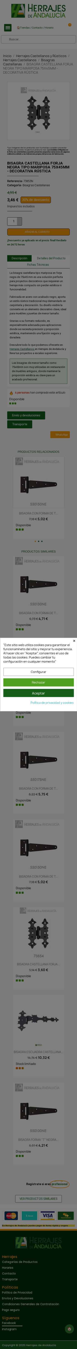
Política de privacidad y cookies (52, 703)
